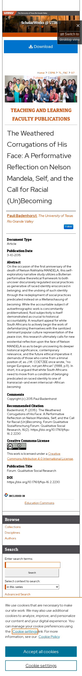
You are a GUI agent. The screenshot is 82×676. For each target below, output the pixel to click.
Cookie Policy (49, 636)
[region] (41, 636)
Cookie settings (24, 631)
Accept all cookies (41, 651)
